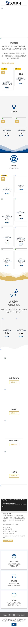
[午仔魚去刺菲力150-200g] (7, 206)
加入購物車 (7, 87)
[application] (14, 506)
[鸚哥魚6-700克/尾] (21, 204)
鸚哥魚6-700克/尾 (20, 212)
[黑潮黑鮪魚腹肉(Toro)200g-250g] (21, 253)
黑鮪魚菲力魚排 (7, 237)
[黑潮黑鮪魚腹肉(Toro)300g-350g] (7, 253)
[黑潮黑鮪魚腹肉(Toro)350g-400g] (21, 231)
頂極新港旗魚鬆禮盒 (21, 330)
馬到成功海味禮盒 (21, 130)
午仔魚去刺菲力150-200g (7, 217)
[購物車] (26, 2)
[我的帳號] (23, 2)
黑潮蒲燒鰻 (21, 185)
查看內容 (21, 83)
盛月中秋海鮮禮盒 (7, 83)
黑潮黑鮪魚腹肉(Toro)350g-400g (21, 239)
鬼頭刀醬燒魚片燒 (20, 79)
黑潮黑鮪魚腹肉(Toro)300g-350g (7, 261)
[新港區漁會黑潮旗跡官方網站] (13, 3)
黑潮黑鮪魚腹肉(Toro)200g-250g (21, 261)
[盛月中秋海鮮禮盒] (7, 74)
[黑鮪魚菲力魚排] (7, 231)
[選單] (2, 3)
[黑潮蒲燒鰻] (21, 179)
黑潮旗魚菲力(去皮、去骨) (7, 331)
